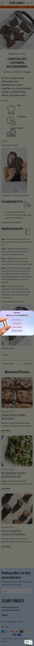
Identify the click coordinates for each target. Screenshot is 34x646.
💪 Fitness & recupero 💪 (17, 327)
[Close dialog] (33, 311)
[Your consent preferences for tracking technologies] (30, 642)
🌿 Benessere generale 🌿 (17, 330)
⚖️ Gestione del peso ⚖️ (17, 319)
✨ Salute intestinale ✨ (17, 323)
